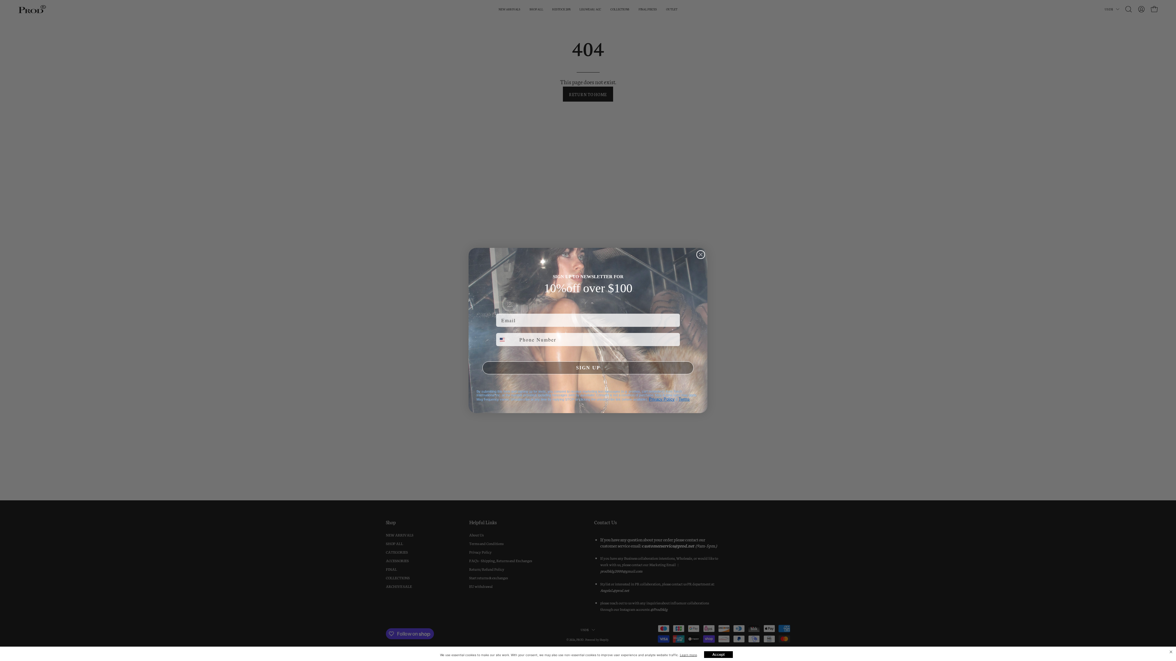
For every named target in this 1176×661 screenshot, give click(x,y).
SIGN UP (588, 367)
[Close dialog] (700, 254)
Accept (718, 654)
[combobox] (506, 339)
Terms (684, 399)
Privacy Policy (662, 399)
